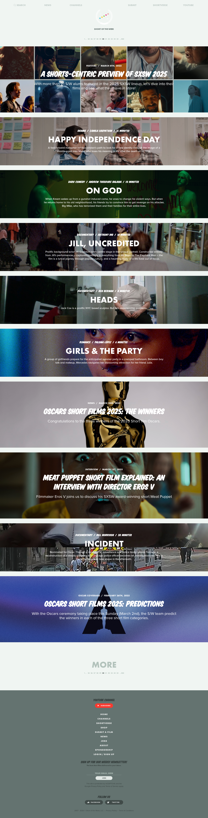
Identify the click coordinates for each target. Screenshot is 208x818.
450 (122, 39)
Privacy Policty (111, 811)
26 (92, 39)
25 (89, 39)
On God (104, 190)
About (104, 745)
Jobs (104, 741)
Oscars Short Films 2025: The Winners (104, 410)
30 (103, 39)
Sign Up (109, 754)
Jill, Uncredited (104, 243)
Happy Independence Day (104, 139)
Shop (104, 727)
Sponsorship (104, 749)
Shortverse (104, 723)
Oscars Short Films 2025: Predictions (104, 603)
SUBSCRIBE (105, 705)
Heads (104, 299)
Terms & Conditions (126, 811)
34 (115, 39)
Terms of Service (112, 786)
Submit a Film (104, 732)
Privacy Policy (96, 786)
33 (112, 39)
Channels (104, 718)
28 (97, 39)
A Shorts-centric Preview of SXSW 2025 (104, 73)
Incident (104, 543)
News (104, 736)
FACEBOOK (95, 802)
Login (98, 754)
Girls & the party (104, 350)
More (104, 664)
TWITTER (116, 802)
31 (106, 39)
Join (104, 778)
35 (117, 39)
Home (104, 714)
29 (100, 39)
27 (94, 39)
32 (109, 39)
